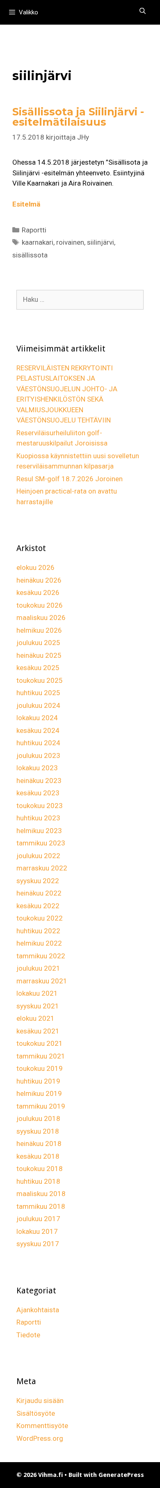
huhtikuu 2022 (38, 931)
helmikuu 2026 (39, 630)
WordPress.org (39, 1438)
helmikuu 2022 (39, 943)
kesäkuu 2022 (37, 906)
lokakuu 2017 (37, 1231)
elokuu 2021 (35, 1018)
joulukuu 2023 (38, 755)
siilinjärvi (100, 242)
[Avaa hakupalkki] (142, 11)
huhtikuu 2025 (38, 693)
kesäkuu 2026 (37, 592)
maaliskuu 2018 (41, 1193)
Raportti (34, 230)
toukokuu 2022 (39, 918)
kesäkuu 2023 (37, 793)
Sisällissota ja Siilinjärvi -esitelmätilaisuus (78, 117)
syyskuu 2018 (37, 1131)
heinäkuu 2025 (39, 655)
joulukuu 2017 (38, 1219)
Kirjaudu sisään (40, 1400)
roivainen (70, 242)
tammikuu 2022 (40, 956)
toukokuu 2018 (39, 1168)
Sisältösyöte (35, 1413)
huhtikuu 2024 (38, 743)
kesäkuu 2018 (37, 1156)
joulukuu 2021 (38, 968)
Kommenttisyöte (42, 1425)
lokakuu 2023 (37, 768)
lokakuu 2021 (37, 993)
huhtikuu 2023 (38, 818)
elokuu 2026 (35, 567)
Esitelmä (26, 204)
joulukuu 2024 (38, 705)
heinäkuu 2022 (39, 893)
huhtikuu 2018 (38, 1181)
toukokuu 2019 (39, 1068)
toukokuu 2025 (39, 680)
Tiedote (28, 1335)
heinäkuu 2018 (39, 1143)
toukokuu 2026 (39, 605)
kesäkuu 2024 (37, 730)
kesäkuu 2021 (37, 1031)
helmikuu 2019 (39, 1093)
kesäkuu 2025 (37, 668)
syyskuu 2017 (37, 1244)
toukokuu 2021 (39, 1043)
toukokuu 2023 (39, 805)
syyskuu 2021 (37, 1006)
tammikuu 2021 (40, 1056)
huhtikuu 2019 (38, 1081)
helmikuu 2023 (39, 831)
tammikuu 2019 (40, 1106)
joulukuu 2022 (38, 856)
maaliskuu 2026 (41, 617)
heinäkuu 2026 (39, 580)
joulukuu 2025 (38, 642)
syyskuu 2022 (37, 881)
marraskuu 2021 (41, 981)
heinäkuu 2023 (39, 780)
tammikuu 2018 (40, 1206)
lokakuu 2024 (37, 718)
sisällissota (30, 255)
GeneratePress (121, 1475)
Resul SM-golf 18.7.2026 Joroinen (69, 479)
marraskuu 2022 (41, 868)
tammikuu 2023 (40, 843)
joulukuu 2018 (38, 1118)
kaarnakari (37, 242)
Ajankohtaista (37, 1310)
